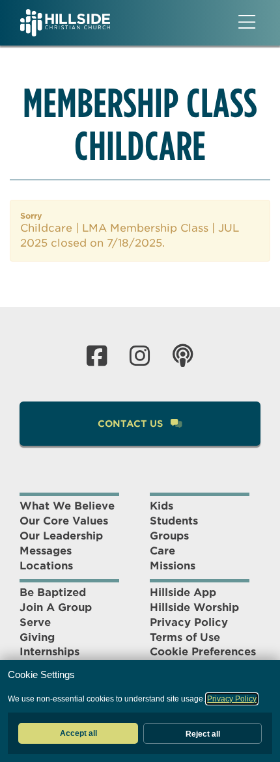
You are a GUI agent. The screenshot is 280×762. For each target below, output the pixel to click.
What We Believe (67, 506)
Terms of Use (185, 637)
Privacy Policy (189, 622)
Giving (37, 637)
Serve (35, 622)
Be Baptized (53, 592)
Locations (46, 566)
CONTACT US (131, 423)
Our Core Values (64, 521)
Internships (49, 652)
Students (174, 521)
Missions (172, 566)
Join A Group (56, 607)
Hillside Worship (194, 607)
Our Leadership (61, 536)
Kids (161, 506)
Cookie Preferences (203, 652)
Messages (46, 551)
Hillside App (183, 592)
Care (162, 551)
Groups (169, 536)
